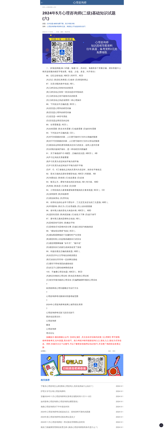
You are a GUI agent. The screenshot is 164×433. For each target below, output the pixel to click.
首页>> (44, 7)
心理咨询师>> (50, 7)
